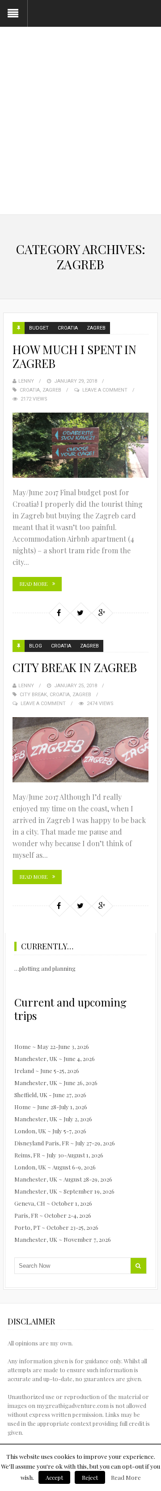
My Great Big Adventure (81, 80)
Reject (90, 1477)
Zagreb (96, 328)
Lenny (26, 381)
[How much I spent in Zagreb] (80, 445)
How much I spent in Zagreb (74, 356)
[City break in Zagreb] (80, 749)
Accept (54, 1477)
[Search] (138, 1266)
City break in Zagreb (75, 667)
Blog (35, 646)
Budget (39, 328)
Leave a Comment (104, 390)
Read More (33, 584)
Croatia (68, 328)
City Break (33, 694)
